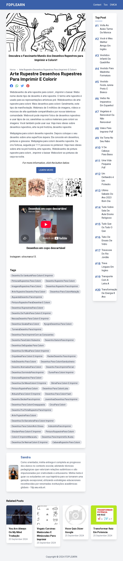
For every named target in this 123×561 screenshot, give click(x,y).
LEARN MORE (46, 170)
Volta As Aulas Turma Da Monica (106, 29)
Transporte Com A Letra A (107, 280)
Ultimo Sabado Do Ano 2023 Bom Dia (107, 195)
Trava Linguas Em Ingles (108, 267)
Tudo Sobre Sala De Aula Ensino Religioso (108, 212)
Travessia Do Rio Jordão (107, 254)
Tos (106, 4)
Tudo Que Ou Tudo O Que (107, 227)
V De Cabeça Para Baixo (107, 151)
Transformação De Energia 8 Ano (109, 293)
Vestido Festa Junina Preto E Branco (106, 87)
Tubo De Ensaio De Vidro (107, 241)
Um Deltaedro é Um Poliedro (108, 179)
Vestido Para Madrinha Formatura (107, 72)
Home (13, 69)
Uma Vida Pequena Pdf (106, 164)
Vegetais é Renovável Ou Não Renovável (107, 117)
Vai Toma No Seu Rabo (106, 139)
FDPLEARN (15, 5)
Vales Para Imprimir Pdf (106, 130)
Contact (97, 4)
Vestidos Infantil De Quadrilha (105, 59)
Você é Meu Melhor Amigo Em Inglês (106, 44)
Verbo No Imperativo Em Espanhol (106, 102)
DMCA (113, 4)
